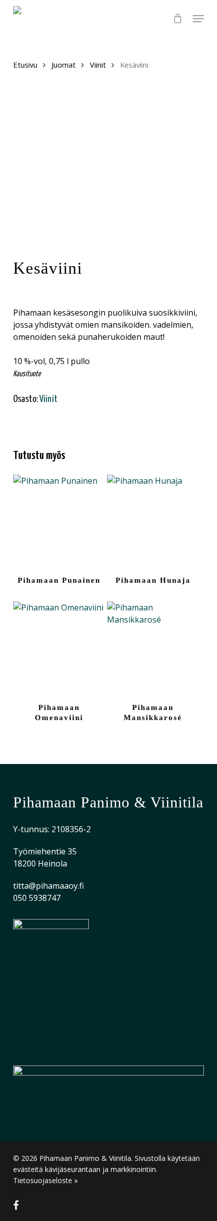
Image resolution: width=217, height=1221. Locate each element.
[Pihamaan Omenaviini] (59, 647)
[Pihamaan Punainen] (59, 521)
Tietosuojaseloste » (45, 1180)
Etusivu (25, 65)
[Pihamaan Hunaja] (153, 521)
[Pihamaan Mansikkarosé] (153, 647)
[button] (198, 19)
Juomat (63, 65)
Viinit (98, 65)
